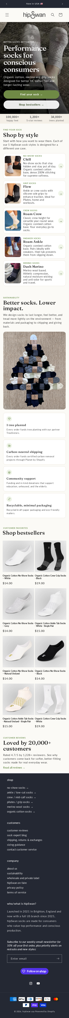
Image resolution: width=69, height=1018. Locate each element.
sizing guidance (16, 844)
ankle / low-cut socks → (21, 792)
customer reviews (17, 830)
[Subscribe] (58, 958)
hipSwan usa (28, 1011)
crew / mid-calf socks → (21, 797)
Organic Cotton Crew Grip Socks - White (50, 720)
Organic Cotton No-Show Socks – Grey (18, 624)
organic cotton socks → (21, 811)
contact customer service (22, 849)
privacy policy (15, 887)
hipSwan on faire (17, 882)
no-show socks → (18, 787)
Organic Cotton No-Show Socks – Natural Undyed (18, 672)
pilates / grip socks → (20, 801)
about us (12, 868)
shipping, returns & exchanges (24, 839)
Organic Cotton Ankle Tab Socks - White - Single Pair (50, 624)
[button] (7, 15)
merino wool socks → (20, 806)
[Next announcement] (62, 4)
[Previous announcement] (6, 4)
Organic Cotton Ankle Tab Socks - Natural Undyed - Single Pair (18, 720)
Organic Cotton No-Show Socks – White (18, 577)
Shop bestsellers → (31, 104)
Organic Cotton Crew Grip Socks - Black (50, 577)
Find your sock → (31, 94)
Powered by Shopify (45, 1011)
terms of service (16, 892)
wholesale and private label (23, 878)
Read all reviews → (14, 767)
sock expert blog (17, 835)
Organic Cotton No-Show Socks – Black (50, 672)
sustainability (15, 873)
